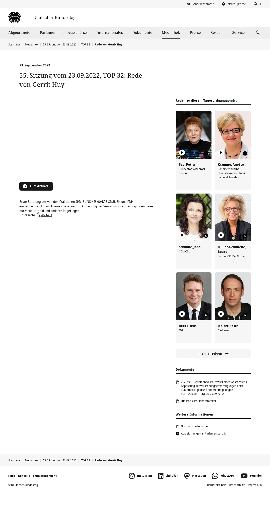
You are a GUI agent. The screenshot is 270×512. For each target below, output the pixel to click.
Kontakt (24, 476)
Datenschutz (237, 485)
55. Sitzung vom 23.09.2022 (59, 44)
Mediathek (171, 32)
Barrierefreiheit (216, 485)
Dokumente (142, 32)
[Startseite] (41, 17)
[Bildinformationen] (206, 153)
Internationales (109, 32)
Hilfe (11, 476)
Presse (195, 32)
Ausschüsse (77, 32)
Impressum (255, 485)
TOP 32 (85, 44)
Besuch (217, 32)
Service (238, 32)
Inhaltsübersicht (45, 476)
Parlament (49, 32)
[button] (257, 4)
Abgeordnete (19, 32)
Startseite (14, 44)
